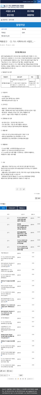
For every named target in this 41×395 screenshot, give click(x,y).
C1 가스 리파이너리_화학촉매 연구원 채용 (6, 322)
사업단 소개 (10, 11)
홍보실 (24, 29)
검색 (21, 375)
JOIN (31, 2)
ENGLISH (35, 2)
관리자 (3, 45)
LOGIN (28, 2)
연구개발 (30, 11)
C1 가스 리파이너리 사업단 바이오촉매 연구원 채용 (22, 241)
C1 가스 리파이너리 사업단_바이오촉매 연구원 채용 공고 (8, 258)
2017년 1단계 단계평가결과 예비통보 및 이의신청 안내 (8, 353)
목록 (39, 198)
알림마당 (30, 15)
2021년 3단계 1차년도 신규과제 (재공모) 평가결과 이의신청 (8, 287)
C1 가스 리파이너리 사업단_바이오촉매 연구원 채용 (8, 366)
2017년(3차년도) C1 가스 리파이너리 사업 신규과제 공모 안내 (7, 300)
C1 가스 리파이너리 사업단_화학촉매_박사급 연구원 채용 (8, 347)
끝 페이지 (29, 378)
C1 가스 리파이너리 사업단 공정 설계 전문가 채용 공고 (22, 219)
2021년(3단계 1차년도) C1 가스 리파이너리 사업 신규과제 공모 (8, 265)
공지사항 (4, 29)
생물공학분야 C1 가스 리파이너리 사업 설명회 (7, 270)
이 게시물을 (37, 193)
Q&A (23, 32)
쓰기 (4, 371)
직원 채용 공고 (4, 253)
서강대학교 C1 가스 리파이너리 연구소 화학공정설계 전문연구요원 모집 (8, 329)
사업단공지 (12, 208)
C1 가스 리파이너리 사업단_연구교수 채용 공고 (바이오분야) (8, 293)
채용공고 (3, 41)
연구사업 (10, 15)
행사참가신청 (5, 36)
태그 (10, 371)
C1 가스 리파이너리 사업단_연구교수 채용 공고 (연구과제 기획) (8, 360)
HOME (24, 2)
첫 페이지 (11, 378)
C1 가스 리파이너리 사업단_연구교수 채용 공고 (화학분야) (8, 276)
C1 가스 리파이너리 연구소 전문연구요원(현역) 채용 (22, 248)
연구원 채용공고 (5, 318)
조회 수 (33, 214)
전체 (3, 208)
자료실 (3, 32)
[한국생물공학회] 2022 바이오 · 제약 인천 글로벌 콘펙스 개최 (22, 234)
